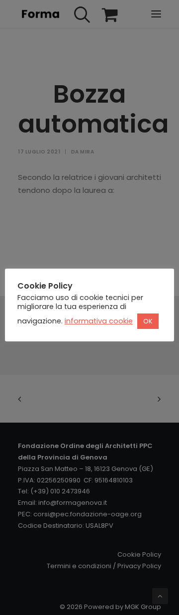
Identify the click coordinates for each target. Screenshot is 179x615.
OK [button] (148, 321)
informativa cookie (99, 320)
